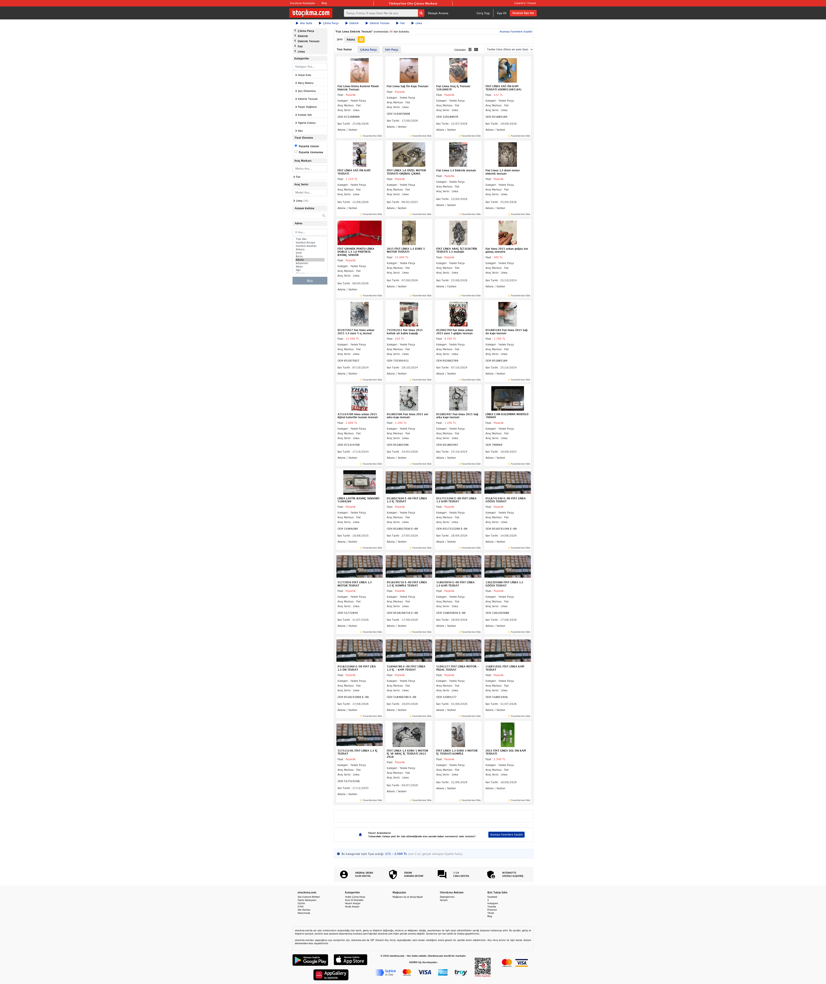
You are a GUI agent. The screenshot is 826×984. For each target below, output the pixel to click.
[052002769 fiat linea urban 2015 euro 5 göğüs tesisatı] (458, 314)
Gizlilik (301, 903)
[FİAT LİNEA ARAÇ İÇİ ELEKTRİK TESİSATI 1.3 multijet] (458, 232)
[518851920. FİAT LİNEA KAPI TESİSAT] (507, 650)
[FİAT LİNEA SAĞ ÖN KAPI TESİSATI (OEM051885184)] (507, 70)
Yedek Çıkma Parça (355, 897)
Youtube (491, 906)
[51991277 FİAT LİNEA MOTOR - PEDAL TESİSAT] (458, 650)
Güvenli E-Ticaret (525, 3)
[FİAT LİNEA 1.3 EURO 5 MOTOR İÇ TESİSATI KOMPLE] (458, 734)
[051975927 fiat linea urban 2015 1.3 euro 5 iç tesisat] (359, 314)
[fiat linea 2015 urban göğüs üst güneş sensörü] (507, 232)
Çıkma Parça (331, 23)
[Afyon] (310, 266)
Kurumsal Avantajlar (302, 3)
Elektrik (354, 23)
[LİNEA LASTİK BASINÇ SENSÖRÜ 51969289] (359, 482)
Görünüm (460, 49)
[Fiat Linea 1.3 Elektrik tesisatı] (458, 154)
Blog (324, 3)
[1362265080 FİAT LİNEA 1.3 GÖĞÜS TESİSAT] (507, 566)
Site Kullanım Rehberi (309, 897)
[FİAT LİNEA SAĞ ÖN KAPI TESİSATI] (359, 154)
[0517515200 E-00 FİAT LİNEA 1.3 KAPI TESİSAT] (458, 482)
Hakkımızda (304, 913)
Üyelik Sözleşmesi (307, 900)
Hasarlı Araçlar (353, 903)
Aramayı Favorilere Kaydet (506, 834)
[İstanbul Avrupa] (310, 242)
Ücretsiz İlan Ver (523, 13)
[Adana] (310, 259)
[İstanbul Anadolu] (310, 246)
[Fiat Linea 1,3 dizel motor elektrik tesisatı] (507, 154)
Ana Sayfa (306, 23)
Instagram (492, 903)
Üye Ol (501, 13)
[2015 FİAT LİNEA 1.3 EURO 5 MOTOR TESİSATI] (409, 232)
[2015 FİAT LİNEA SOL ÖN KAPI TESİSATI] (507, 734)
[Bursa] (310, 256)
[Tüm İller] (310, 239)
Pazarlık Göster (309, 146)
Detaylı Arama (438, 13)
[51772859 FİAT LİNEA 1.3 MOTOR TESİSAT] (359, 566)
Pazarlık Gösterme (311, 152)
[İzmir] (310, 253)
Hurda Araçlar (352, 906)
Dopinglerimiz (447, 897)
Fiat (402, 23)
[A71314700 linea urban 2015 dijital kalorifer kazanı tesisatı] (359, 398)
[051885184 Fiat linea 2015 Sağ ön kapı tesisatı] (507, 314)
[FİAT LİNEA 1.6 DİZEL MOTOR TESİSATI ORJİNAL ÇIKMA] (409, 154)
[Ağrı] (310, 270)
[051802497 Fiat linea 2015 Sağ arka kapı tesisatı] (458, 398)
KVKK (301, 906)
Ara (310, 281)
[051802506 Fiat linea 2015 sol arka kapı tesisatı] (409, 398)
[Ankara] (310, 249)
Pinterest (492, 909)
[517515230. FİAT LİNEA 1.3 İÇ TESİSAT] (359, 734)
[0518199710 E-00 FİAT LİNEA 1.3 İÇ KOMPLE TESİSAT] (409, 566)
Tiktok (490, 913)
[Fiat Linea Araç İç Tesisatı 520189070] (458, 70)
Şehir (340, 39)
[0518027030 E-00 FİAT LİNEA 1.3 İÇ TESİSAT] (409, 482)
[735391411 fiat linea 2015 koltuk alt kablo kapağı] (409, 314)
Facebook (492, 897)
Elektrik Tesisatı (379, 23)
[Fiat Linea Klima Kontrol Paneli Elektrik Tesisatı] (359, 70)
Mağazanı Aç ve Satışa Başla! (408, 897)
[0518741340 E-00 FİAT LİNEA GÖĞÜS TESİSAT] (507, 482)
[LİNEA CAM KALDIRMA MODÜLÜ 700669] (507, 398)
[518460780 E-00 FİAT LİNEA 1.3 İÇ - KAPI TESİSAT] (409, 650)
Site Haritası (304, 909)
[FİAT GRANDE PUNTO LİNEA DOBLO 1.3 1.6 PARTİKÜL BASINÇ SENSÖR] (359, 232)
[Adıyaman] (310, 263)
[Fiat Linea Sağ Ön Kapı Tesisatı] (409, 70)
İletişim (444, 900)
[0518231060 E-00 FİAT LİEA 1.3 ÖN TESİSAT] (359, 650)
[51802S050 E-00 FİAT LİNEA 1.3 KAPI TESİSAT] (458, 566)
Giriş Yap (483, 13)
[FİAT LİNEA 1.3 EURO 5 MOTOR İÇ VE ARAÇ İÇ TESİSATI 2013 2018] (409, 734)
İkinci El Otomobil (354, 900)
